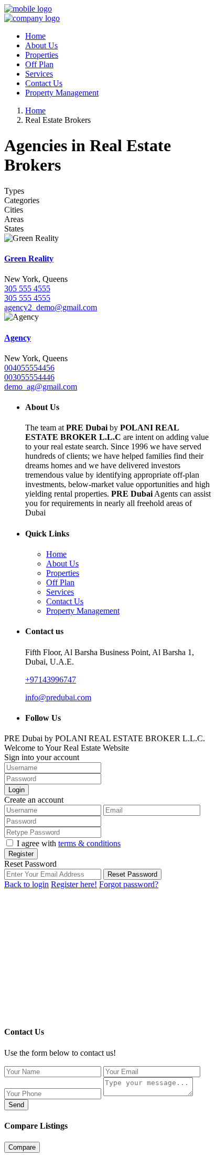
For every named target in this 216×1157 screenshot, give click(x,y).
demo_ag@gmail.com (40, 386)
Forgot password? (128, 884)
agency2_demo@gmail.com (50, 307)
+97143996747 (50, 679)
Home (35, 35)
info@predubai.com (58, 697)
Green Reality (28, 258)
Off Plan (39, 64)
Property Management (62, 92)
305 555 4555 (27, 288)
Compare (22, 1147)
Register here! (74, 884)
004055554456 (29, 367)
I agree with (69, 843)
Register (21, 854)
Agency (17, 337)
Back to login (26, 884)
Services (39, 73)
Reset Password (132, 874)
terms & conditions (89, 843)
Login (16, 790)
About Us (41, 45)
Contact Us (43, 83)
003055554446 (29, 377)
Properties (41, 54)
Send (16, 1105)
